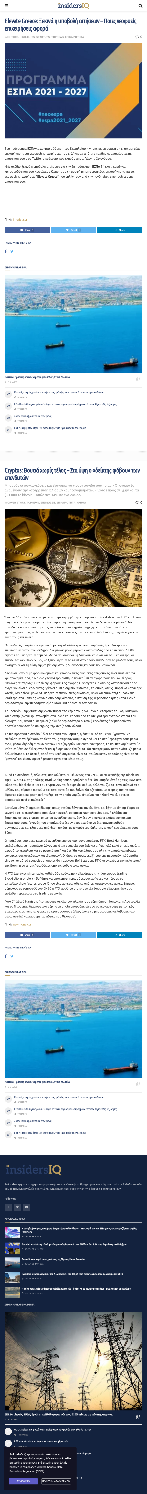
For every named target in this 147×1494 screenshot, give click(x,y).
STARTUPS (43, 37)
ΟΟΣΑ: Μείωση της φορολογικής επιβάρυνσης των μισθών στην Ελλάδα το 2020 (52, 1429)
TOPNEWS (57, 37)
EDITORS (13, 37)
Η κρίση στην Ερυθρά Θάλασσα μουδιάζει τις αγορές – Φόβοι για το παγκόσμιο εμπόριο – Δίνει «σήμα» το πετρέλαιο (76, 1288)
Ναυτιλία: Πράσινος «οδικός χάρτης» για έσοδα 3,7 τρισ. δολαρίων (37, 377)
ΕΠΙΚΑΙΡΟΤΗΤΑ (74, 37)
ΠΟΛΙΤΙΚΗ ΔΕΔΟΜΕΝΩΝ (56, 1481)
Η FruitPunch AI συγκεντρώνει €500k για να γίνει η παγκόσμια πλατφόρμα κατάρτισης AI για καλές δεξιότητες (65, 404)
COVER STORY (16, 502)
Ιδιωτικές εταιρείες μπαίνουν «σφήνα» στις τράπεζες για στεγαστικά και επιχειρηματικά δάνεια (59, 392)
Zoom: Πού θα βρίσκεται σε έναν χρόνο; (33, 416)
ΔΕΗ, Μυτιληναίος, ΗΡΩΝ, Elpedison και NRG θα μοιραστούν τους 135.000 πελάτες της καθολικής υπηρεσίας (59, 1414)
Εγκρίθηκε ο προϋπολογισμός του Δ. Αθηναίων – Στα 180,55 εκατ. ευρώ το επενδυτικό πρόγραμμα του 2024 (72, 1274)
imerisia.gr (19, 219)
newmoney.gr (22, 924)
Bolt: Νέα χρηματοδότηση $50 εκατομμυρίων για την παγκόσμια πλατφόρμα (50, 427)
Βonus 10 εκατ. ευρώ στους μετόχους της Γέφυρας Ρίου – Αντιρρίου (53, 1259)
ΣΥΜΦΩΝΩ (23, 1481)
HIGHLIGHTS (27, 37)
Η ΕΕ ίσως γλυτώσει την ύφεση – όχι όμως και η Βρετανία (41, 1441)
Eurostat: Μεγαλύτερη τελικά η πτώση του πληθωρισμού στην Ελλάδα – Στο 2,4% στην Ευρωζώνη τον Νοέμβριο (74, 1244)
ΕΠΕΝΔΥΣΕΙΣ (48, 502)
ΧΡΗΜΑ (81, 502)
